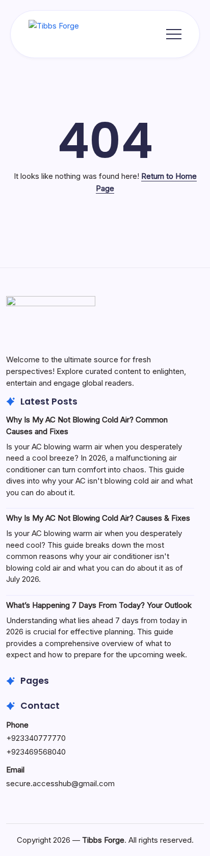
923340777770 (38, 738)
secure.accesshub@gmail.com (60, 783)
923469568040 (38, 752)
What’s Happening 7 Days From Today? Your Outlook (99, 605)
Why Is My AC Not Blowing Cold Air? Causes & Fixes (98, 518)
